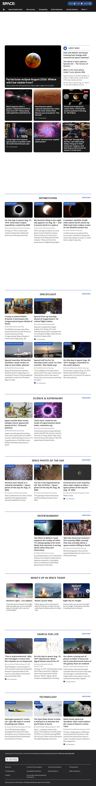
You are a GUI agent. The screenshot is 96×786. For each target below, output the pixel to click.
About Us (8, 767)
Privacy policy (73, 767)
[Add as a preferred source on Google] (11, 759)
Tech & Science (72, 9)
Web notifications (74, 771)
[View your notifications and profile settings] (82, 3)
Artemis (8, 300)
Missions (67, 343)
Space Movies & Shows (72, 521)
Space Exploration (15, 9)
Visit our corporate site (66, 753)
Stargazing (43, 9)
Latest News (73, 48)
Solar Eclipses (11, 203)
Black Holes (39, 404)
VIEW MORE (86, 197)
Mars (7, 404)
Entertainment (57, 9)
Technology (10, 702)
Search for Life (11, 640)
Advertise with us (53, 771)
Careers (7, 775)
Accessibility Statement (34, 771)
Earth (37, 466)
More (84, 9)
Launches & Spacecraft (43, 300)
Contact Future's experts (34, 767)
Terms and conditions (54, 767)
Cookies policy (10, 771)
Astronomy (30, 9)
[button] (87, 3)
